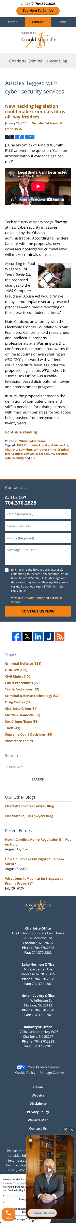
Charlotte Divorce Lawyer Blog (29, 806)
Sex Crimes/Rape (22, 721)
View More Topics (19, 741)
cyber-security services (51, 454)
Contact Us (38, 1128)
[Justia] (49, 636)
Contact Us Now (38, 611)
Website (38, 1095)
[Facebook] (16, 636)
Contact (38, 22)
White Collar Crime (32, 441)
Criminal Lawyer (22, 454)
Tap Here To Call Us (38, 10)
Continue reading (21, 432)
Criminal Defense (23, 663)
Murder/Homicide (22, 715)
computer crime (44, 449)
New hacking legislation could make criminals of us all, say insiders (35, 111)
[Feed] (59, 636)
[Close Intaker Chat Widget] (72, 1129)
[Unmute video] (50, 1170)
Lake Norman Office (38, 964)
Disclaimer (38, 1103)
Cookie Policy (25, 1072)
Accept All (25, 1199)
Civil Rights (18, 676)
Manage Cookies (52, 1072)
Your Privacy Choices (44, 1067)
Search (38, 779)
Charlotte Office (38, 928)
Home (12, 22)
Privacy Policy (33, 598)
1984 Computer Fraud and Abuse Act (42, 445)
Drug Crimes (18, 702)
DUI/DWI (16, 670)
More (63, 22)
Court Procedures (22, 683)
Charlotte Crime (21, 708)
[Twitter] (27, 636)
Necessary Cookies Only (25, 1210)
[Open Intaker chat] (32, 1221)
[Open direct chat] (65, 1129)
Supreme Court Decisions (28, 734)
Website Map (38, 1120)
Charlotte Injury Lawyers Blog (29, 816)
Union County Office (38, 995)
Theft (12, 728)
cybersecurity (14, 458)
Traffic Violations (22, 689)
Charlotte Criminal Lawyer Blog (38, 40)
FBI (33, 458)
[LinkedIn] (38, 636)
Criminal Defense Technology (32, 695)
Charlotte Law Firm (18, 449)
